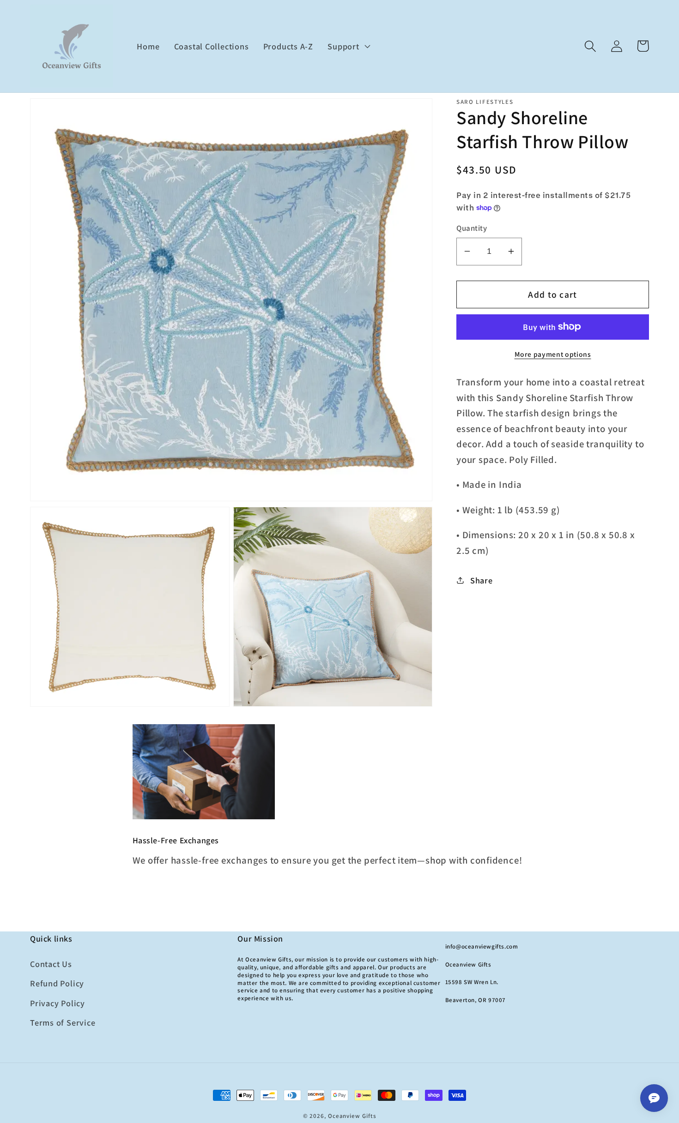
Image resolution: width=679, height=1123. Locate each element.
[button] (348, 46)
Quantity (471, 228)
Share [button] (481, 579)
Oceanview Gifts (352, 1116)
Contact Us (51, 963)
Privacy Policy (57, 1003)
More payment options (553, 353)
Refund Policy (57, 983)
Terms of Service (62, 1022)
